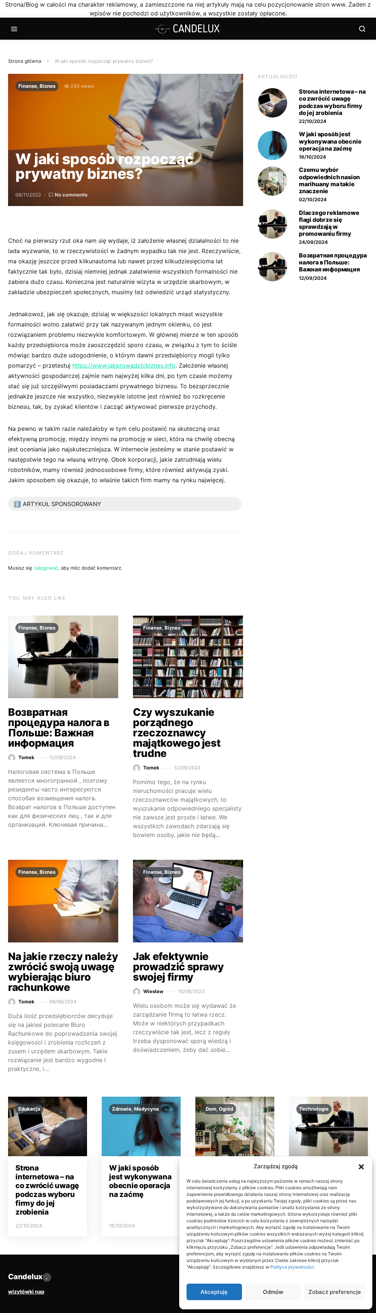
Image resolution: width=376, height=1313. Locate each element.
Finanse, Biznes (36, 86)
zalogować (46, 568)
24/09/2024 (313, 242)
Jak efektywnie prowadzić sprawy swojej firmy (178, 966)
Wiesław (153, 991)
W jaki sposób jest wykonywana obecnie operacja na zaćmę (330, 141)
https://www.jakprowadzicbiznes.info (124, 365)
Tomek (26, 757)
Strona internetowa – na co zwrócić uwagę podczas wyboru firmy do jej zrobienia (332, 102)
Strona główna (24, 61)
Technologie (314, 1109)
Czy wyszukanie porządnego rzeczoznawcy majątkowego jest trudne (176, 733)
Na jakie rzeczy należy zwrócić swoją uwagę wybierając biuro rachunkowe (63, 971)
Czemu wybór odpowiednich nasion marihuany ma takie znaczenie (329, 180)
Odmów (273, 1291)
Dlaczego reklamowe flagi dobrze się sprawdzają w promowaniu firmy (329, 223)
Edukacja (29, 1109)
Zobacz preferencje (334, 1291)
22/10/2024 (312, 121)
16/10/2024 (312, 157)
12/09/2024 (313, 278)
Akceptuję (214, 1291)
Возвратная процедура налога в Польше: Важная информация (58, 727)
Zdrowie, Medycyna (135, 1109)
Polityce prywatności (292, 1267)
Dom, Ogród (219, 1109)
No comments (71, 195)
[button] (361, 1166)
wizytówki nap (26, 1291)
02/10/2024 (313, 199)
